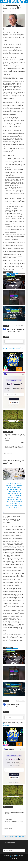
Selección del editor (10, 276)
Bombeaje (14, 297)
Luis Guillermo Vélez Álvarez (9, 11)
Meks (17, 855)
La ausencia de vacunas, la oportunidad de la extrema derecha (14, 837)
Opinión (8, 274)
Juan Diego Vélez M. (17, 465)
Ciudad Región (8, 273)
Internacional (15, 273)
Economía (8, 309)
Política (13, 274)
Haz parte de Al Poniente (10, 842)
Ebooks (6, 844)
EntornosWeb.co (13, 856)
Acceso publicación (8, 847)
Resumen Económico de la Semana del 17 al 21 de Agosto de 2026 (14, 314)
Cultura (11, 295)
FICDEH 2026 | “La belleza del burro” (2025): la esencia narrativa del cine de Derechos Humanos (14, 447)
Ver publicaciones (21, 325)
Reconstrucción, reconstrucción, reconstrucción (14, 449)
